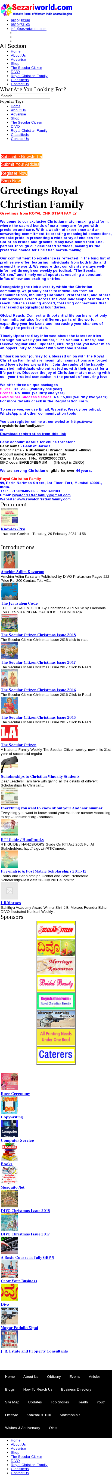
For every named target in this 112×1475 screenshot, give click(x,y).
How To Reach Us (37, 1389)
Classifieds (20, 80)
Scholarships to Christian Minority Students (40, 776)
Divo (5, 1304)
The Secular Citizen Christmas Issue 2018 (38, 635)
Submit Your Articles (20, 164)
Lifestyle (11, 1415)
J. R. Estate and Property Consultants (34, 1351)
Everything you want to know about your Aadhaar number (52, 808)
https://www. (82, 422)
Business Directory (76, 1389)
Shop (15, 64)
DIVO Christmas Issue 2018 (25, 1210)
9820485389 (20, 21)
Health (83, 1402)
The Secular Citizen (26, 68)
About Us (18, 55)
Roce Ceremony (15, 1093)
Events (75, 1377)
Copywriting (12, 1117)
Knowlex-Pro (13, 529)
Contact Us (20, 84)
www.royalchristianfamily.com (44, 499)
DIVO (15, 72)
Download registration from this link (33, 434)
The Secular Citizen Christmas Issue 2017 (38, 662)
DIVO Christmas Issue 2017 (25, 1234)
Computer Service (17, 1140)
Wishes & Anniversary (22, 1428)
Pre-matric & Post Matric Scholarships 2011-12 (43, 871)
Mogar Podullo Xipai (19, 1328)
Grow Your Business (19, 1281)
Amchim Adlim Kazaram (22, 572)
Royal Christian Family (29, 76)
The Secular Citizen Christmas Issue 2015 (38, 717)
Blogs (10, 1389)
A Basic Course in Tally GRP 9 (27, 1257)
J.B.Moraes (11, 903)
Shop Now (11, 181)
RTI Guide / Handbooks (22, 839)
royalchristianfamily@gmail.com (41, 495)
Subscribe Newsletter (21, 156)
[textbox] (56, 356)
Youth (101, 1402)
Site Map (12, 1402)
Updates (35, 1402)
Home (15, 51)
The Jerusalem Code (19, 603)
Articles (95, 1377)
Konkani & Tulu (39, 1415)
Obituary (54, 1377)
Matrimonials (70, 1415)
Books (7, 1164)
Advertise (18, 59)
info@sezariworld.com (28, 29)
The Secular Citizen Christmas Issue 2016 (38, 690)
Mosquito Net (12, 1187)
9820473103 (20, 25)
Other (53, 1428)
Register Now (14, 173)
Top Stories (60, 1402)
